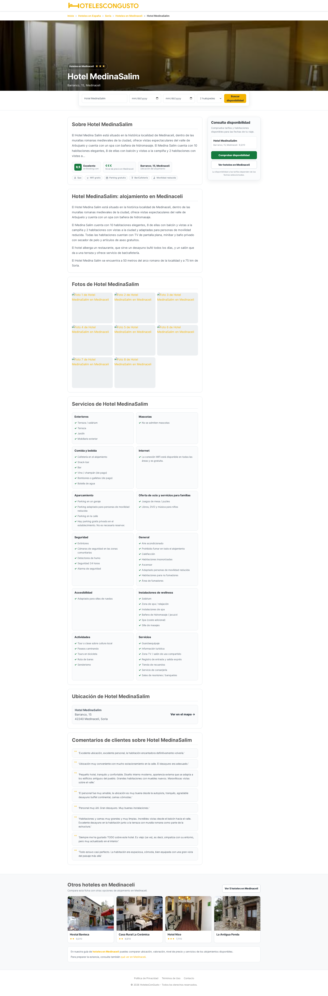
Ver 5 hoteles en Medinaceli (241, 888)
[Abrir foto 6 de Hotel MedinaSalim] (177, 340)
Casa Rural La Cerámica (134, 934)
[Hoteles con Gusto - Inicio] (103, 5)
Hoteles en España (89, 15)
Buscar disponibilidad (235, 98)
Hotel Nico (174, 934)
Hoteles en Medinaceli (128, 15)
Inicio (70, 15)
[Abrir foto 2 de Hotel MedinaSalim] (134, 308)
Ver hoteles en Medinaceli (234, 164)
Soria (108, 15)
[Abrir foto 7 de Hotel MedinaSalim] (92, 372)
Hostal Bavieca (79, 934)
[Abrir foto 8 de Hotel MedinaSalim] (134, 372)
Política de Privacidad (146, 978)
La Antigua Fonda (227, 934)
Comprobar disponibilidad (234, 155)
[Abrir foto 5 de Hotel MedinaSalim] (134, 340)
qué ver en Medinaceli (133, 956)
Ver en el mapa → (182, 714)
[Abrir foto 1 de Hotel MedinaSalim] (92, 308)
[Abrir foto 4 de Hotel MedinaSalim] (92, 340)
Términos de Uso (171, 978)
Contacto (189, 978)
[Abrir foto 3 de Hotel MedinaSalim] (177, 308)
